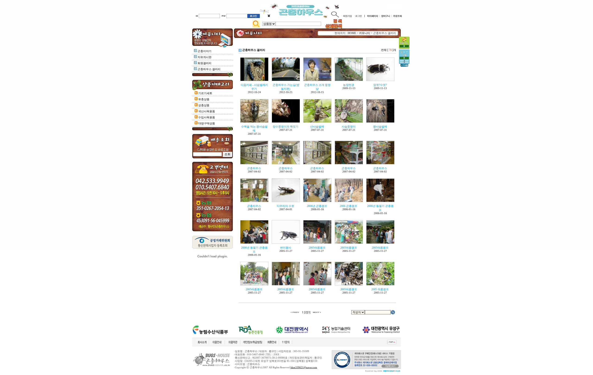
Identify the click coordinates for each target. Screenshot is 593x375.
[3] (308, 312)
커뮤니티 (364, 33)
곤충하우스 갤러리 (209, 69)
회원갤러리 (204, 63)
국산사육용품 (206, 111)
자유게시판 (204, 57)
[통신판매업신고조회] (212, 247)
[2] (305, 312)
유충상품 (203, 99)
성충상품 (203, 105)
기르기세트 (205, 93)
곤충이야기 (204, 51)
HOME (352, 33)
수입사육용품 (206, 117)
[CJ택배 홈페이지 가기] (212, 145)
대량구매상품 (206, 123)
